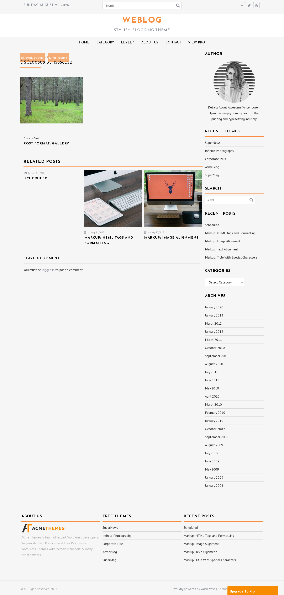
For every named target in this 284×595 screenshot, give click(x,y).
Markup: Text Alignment (221, 249)
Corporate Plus (215, 159)
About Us (149, 42)
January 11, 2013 (95, 232)
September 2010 (216, 356)
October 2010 (215, 348)
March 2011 (213, 340)
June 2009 (212, 461)
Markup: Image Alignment (223, 241)
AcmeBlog (212, 167)
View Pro (196, 42)
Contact (173, 42)
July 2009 (211, 453)
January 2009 (214, 477)
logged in (48, 270)
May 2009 (212, 469)
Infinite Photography (219, 151)
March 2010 (213, 404)
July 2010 (211, 372)
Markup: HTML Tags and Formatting (230, 233)
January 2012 (214, 331)
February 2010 (215, 412)
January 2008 (214, 485)
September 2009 (216, 437)
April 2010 (212, 396)
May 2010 (212, 388)
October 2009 (215, 429)
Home (84, 42)
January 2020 (214, 307)
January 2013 (214, 315)
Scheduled (212, 225)
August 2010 (214, 364)
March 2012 (213, 323)
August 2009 (214, 445)
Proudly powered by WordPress (194, 589)
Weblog (142, 20)
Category (105, 42)
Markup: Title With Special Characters (231, 257)
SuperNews (213, 142)
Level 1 (127, 42)
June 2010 (212, 380)
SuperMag (212, 175)
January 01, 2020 (36, 173)
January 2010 (214, 421)
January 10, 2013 (155, 232)
